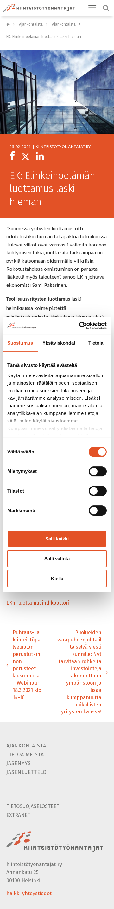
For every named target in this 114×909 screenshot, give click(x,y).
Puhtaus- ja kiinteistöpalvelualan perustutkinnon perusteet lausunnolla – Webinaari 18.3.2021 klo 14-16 (27, 664)
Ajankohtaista (31, 24)
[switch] (98, 471)
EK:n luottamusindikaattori (37, 603)
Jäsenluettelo (26, 772)
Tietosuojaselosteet (32, 806)
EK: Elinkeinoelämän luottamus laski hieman (43, 36)
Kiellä (57, 578)
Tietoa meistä (25, 755)
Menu (92, 8)
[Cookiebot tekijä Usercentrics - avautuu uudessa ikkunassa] (80, 326)
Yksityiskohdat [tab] (58, 342)
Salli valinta (57, 558)
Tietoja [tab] (96, 342)
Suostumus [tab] (20, 342)
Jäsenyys (18, 763)
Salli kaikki (57, 538)
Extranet (18, 815)
